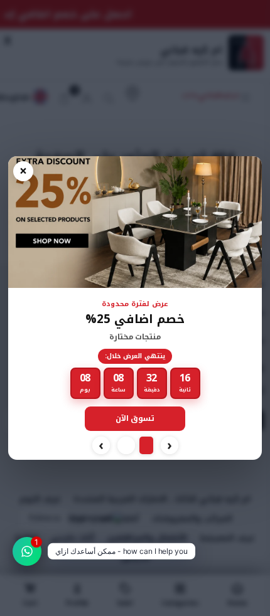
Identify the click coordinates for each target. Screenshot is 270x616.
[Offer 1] (146, 445)
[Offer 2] (126, 445)
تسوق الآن (135, 418)
